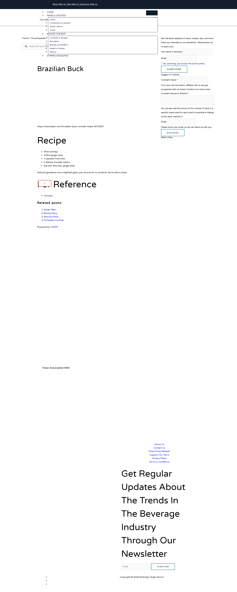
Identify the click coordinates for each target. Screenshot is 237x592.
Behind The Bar (56, 34)
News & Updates (56, 15)
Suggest (173, 132)
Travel (52, 30)
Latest (53, 19)
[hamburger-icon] (152, 12)
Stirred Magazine (57, 56)
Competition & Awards (60, 23)
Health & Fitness (57, 48)
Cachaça (48, 195)
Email (163, 58)
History (53, 52)
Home (50, 12)
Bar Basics (54, 41)
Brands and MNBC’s (59, 45)
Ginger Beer (50, 209)
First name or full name (171, 52)
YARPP (54, 227)
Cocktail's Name (169, 80)
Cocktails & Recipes (59, 38)
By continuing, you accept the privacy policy (184, 63)
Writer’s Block (56, 26)
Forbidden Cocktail (53, 220)
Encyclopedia (38, 38)
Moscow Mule (51, 216)
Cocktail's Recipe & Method (175, 93)
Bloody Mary (50, 213)
